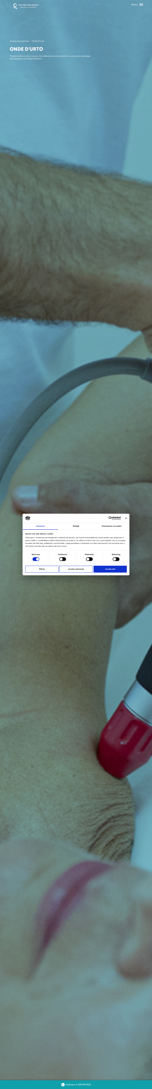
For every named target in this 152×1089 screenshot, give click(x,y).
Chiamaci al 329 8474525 (78, 1084)
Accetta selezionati (76, 569)
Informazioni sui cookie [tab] (111, 526)
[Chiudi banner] (126, 518)
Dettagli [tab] (76, 526)
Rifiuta (42, 569)
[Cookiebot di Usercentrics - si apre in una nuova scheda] (110, 518)
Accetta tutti (110, 569)
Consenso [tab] (40, 526)
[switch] (62, 558)
